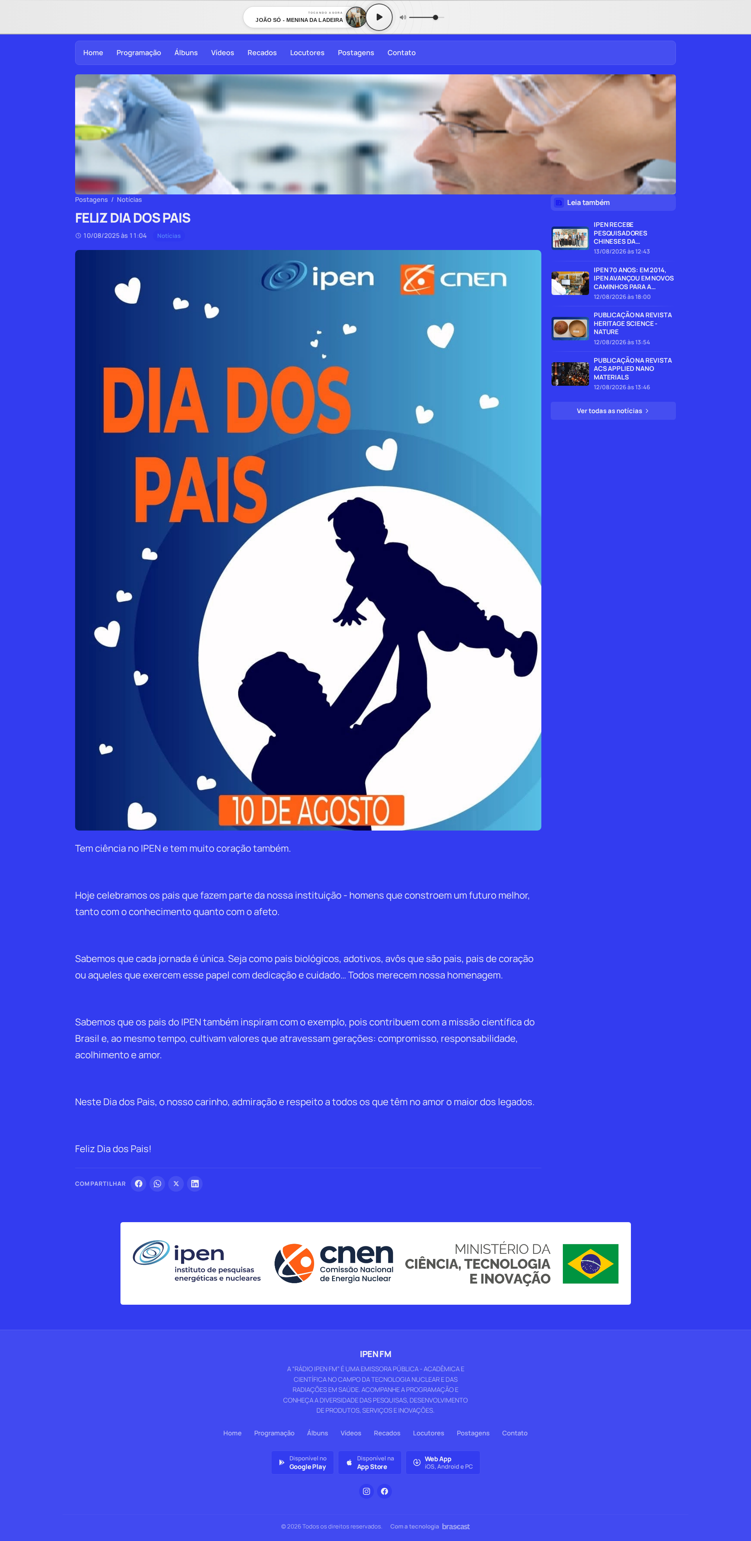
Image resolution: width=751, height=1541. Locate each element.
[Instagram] (366, 1491)
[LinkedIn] (195, 1184)
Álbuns (186, 52)
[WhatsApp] (157, 1184)
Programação (139, 52)
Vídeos (222, 52)
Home (93, 52)
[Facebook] (138, 1184)
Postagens (356, 52)
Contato (402, 52)
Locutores (307, 52)
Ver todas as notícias (610, 410)
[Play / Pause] (379, 17)
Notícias (129, 199)
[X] (176, 1184)
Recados (262, 52)
